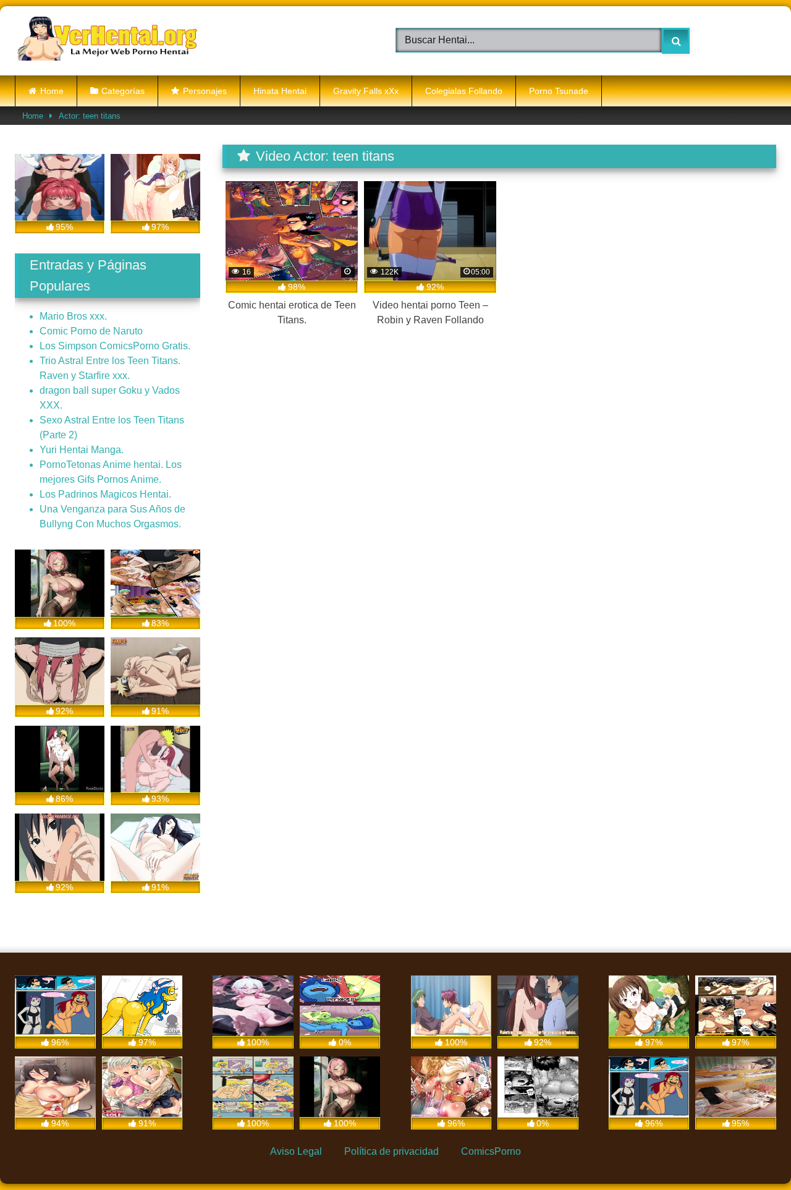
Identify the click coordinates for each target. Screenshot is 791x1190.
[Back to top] (751, 1152)
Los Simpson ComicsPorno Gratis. (115, 346)
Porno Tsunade (558, 91)
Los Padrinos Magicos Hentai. (105, 494)
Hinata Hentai (280, 91)
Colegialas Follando (463, 91)
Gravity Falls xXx (366, 91)
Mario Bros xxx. (73, 316)
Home (52, 91)
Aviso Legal (296, 1151)
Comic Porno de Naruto (91, 331)
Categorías (123, 91)
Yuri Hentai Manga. (82, 449)
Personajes (205, 91)
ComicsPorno (491, 1151)
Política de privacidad (391, 1151)
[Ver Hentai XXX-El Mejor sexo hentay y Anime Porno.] (107, 41)
